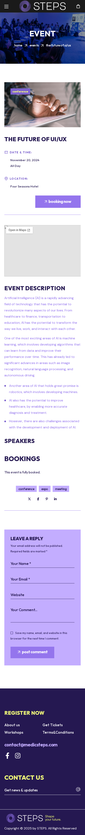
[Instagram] (18, 756)
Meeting (61, 489)
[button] (78, 6)
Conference (20, 91)
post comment (34, 651)
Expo (44, 489)
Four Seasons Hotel (24, 186)
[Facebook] (7, 756)
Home (18, 45)
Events (34, 45)
